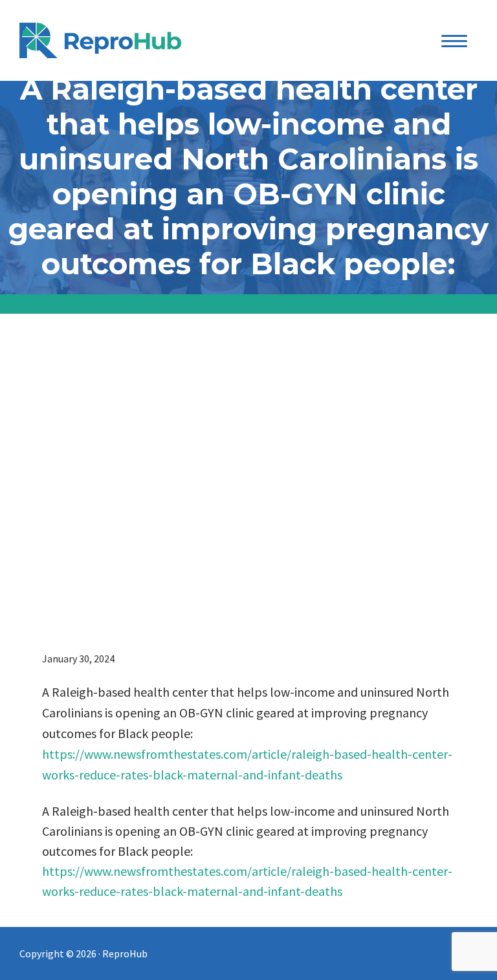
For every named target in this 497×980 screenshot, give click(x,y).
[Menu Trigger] (454, 40)
